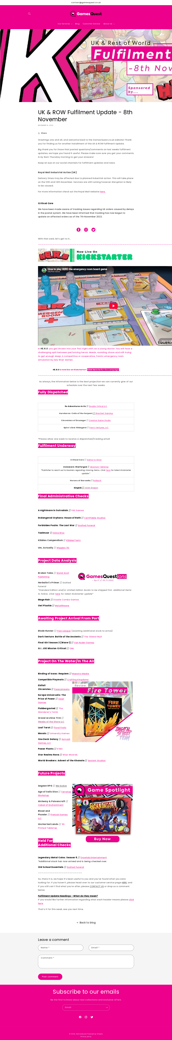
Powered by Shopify (95, 1034)
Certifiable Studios (94, 517)
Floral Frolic (60, 727)
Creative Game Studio (100, 420)
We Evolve (61, 785)
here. (102, 191)
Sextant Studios (97, 760)
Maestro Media (80, 673)
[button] (29, 14)
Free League (64, 630)
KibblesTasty (73, 540)
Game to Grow (94, 460)
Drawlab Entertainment (94, 857)
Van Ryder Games (84, 642)
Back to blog (88, 922)
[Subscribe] (107, 1007)
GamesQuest (81, 1034)
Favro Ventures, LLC (98, 427)
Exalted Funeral (86, 525)
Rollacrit (97, 480)
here (108, 470)
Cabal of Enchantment (51, 804)
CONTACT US (97, 886)
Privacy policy (86, 1037)
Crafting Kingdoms (78, 679)
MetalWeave (62, 605)
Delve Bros (58, 532)
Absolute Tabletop (99, 467)
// (94, 413)
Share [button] (44, 133)
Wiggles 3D (63, 547)
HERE (124, 882)
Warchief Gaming (104, 413)
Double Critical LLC (98, 406)
